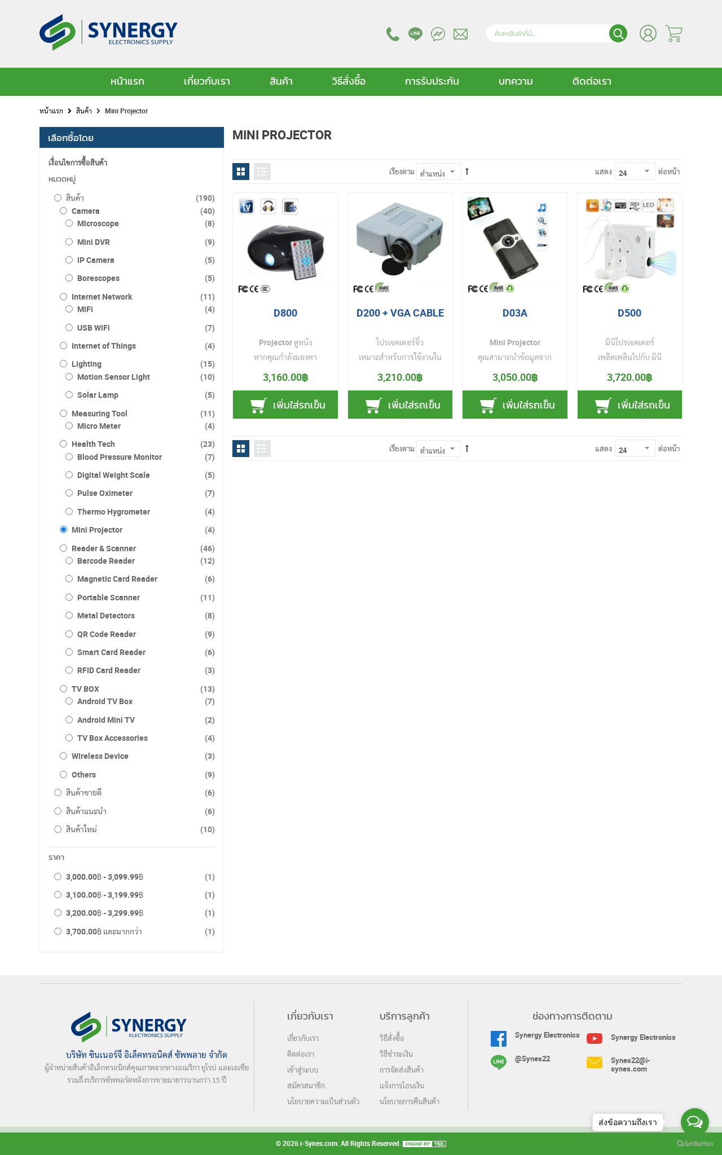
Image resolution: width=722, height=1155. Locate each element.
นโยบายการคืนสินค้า (409, 1102)
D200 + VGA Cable (400, 312)
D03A (515, 312)
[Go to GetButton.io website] (695, 1143)
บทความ (516, 81)
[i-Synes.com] (108, 45)
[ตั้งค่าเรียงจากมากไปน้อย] (467, 171)
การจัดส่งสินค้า (402, 1070)
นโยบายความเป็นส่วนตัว (323, 1102)
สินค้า (281, 81)
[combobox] (556, 33)
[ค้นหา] (618, 33)
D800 (285, 312)
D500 (629, 312)
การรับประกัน (432, 81)
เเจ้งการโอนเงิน (402, 1086)
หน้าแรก (127, 81)
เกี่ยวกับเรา (207, 81)
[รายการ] (262, 171)
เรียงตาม (402, 171)
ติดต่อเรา (592, 81)
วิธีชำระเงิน (396, 1055)
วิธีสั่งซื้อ (349, 81)
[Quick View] (257, 217)
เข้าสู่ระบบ (302, 1070)
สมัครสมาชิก (306, 1086)
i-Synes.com (318, 1143)
